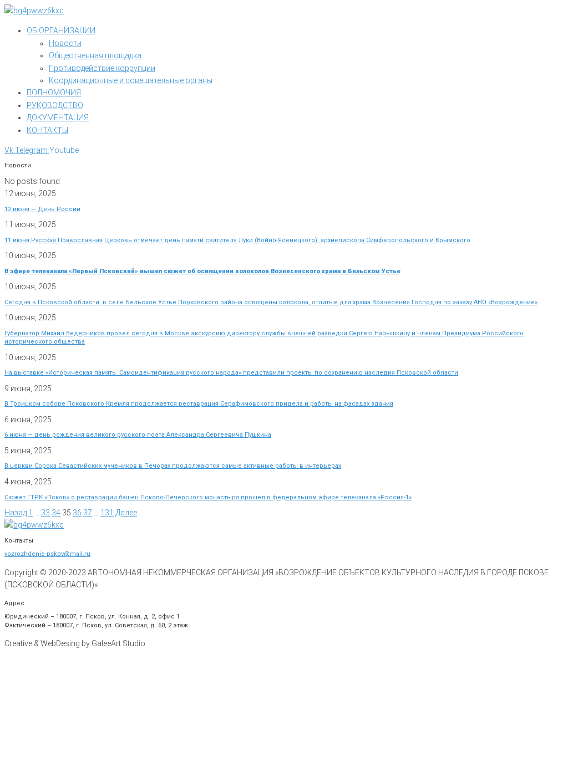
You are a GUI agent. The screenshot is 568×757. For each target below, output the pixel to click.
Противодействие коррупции (102, 68)
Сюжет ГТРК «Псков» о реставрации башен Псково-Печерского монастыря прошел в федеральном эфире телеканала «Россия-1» (208, 497)
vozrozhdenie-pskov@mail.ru (47, 553)
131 (107, 512)
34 (56, 512)
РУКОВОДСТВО (55, 105)
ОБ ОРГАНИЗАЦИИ (61, 30)
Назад (15, 512)
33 (45, 512)
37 (87, 512)
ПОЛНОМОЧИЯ (54, 92)
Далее (126, 512)
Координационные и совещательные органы (130, 80)
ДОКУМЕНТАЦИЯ (58, 117)
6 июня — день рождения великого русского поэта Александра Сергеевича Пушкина (137, 434)
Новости (65, 43)
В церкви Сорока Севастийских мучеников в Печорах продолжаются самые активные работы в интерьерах (172, 465)
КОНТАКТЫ (47, 130)
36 (77, 512)
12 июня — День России (42, 209)
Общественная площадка (95, 55)
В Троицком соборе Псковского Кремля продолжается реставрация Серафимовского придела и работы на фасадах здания (198, 403)
